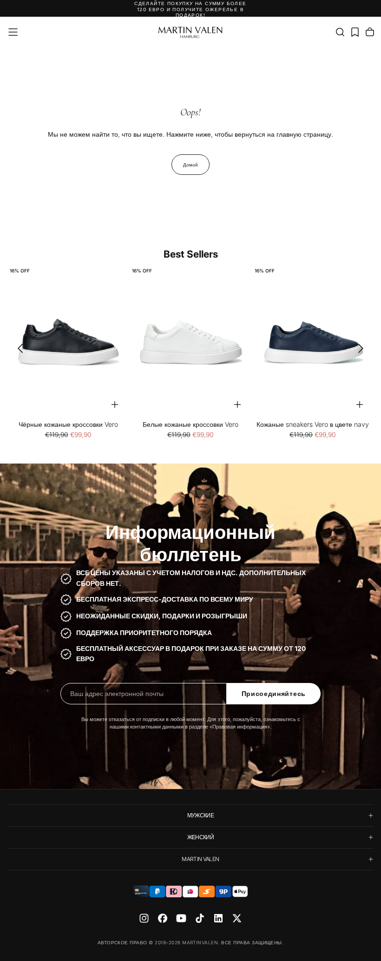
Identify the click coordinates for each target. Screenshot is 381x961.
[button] (13, 32)
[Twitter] (237, 918)
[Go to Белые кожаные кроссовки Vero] (190, 342)
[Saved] (355, 32)
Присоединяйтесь (274, 693)
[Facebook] (162, 918)
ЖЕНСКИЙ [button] (200, 837)
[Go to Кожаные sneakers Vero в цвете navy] (313, 342)
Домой (190, 164)
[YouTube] (181, 918)
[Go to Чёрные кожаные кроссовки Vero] (68, 342)
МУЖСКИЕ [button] (200, 815)
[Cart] (369, 32)
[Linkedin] (218, 918)
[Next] (364, 348)
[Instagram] (144, 918)
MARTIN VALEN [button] (200, 858)
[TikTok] (199, 918)
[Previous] (17, 348)
